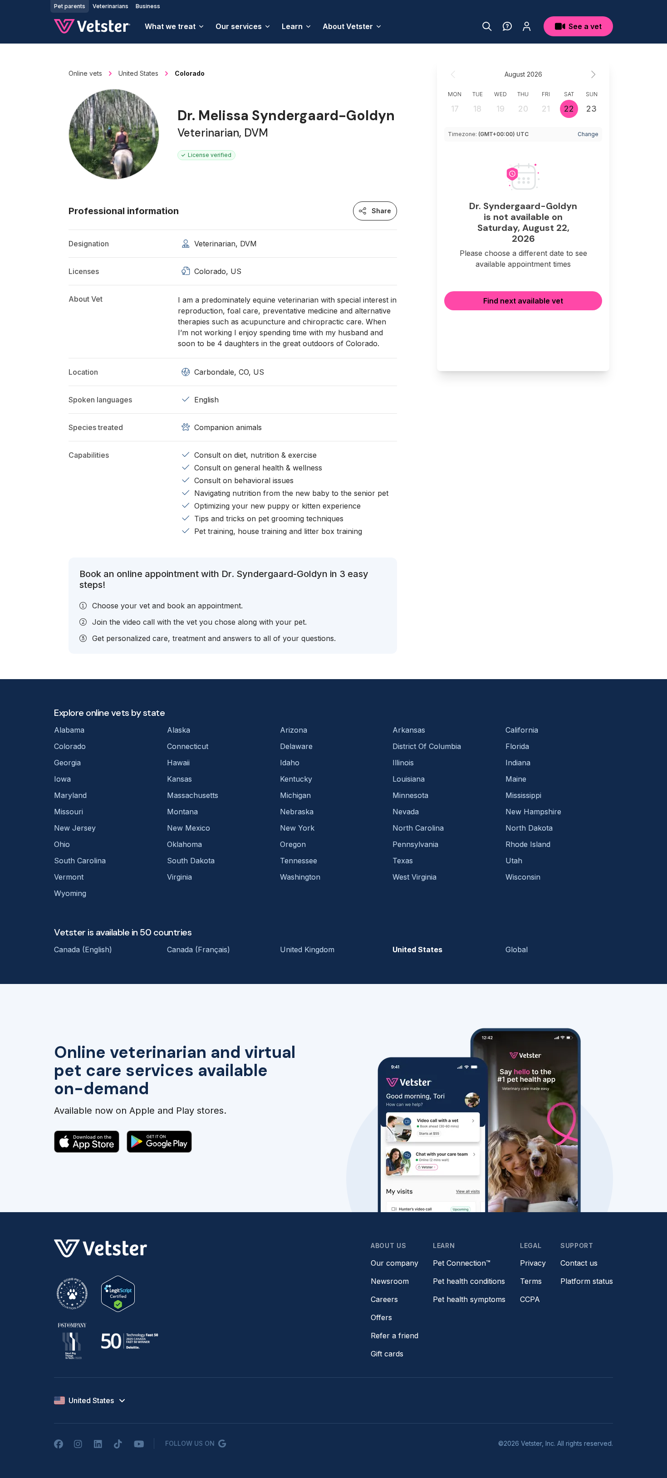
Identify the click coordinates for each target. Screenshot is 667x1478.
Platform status (586, 1281)
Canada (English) (83, 949)
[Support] (507, 26)
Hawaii (178, 762)
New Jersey (75, 827)
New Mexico (188, 827)
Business (148, 6)
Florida (517, 746)
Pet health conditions (469, 1281)
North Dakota (529, 827)
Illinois (403, 762)
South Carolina (80, 860)
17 (455, 108)
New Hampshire (533, 811)
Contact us (579, 1263)
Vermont (68, 876)
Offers (381, 1317)
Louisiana (408, 778)
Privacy (533, 1263)
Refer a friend (394, 1335)
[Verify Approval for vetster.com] (118, 1294)
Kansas (179, 778)
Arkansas (408, 729)
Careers (384, 1299)
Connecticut (187, 746)
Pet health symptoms (469, 1299)
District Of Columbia (426, 746)
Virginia (179, 876)
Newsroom (390, 1281)
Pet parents (69, 6)
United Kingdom (307, 949)
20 (523, 108)
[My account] (526, 26)
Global (516, 949)
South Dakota (191, 860)
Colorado (70, 746)
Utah (513, 860)
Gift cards (387, 1353)
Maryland (70, 795)
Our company (394, 1263)
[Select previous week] (453, 74)
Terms (531, 1281)
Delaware (296, 746)
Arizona (293, 729)
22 (569, 108)
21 (546, 108)
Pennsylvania (415, 844)
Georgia (67, 762)
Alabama (69, 729)
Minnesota (410, 795)
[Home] (92, 26)
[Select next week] (593, 74)
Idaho (289, 762)
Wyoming (70, 893)
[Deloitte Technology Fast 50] (129, 1341)
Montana (182, 811)
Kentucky (296, 778)
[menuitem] (174, 26)
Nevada (405, 811)
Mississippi (523, 795)
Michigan (295, 795)
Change (588, 134)
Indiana (517, 762)
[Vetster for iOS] (86, 1141)
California (521, 729)
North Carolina (418, 827)
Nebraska (297, 811)
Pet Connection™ (461, 1263)
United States (417, 949)
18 (477, 108)
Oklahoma (184, 844)
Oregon (293, 844)
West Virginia (414, 876)
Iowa (62, 778)
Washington (300, 876)
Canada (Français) (198, 949)
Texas (402, 860)
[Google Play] (159, 1141)
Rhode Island (527, 844)
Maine (515, 778)
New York (297, 827)
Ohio (62, 844)
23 (591, 108)
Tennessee (298, 860)
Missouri (68, 811)
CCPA (530, 1299)
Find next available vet (523, 300)
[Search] (487, 26)
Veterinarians (110, 6)
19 (500, 108)
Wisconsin (522, 876)
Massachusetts (192, 795)
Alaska (178, 729)
